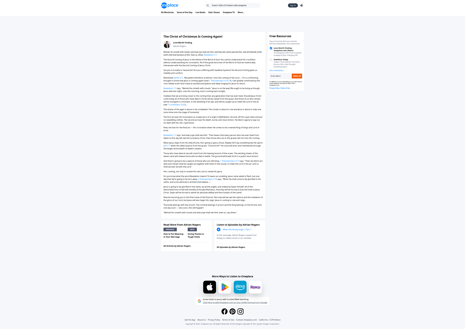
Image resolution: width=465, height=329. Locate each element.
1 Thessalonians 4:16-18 (220, 80)
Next (192, 229)
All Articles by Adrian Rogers (177, 246)
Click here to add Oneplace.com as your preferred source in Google (235, 302)
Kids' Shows (214, 12)
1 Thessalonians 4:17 (229, 161)
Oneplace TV (229, 12)
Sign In (293, 5)
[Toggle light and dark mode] (301, 5)
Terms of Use (228, 319)
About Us (201, 319)
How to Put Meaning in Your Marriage (173, 235)
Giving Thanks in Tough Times (196, 235)
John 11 (166, 145)
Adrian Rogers (179, 46)
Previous (170, 229)
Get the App (190, 319)
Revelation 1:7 (210, 55)
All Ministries (167, 12)
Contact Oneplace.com (246, 319)
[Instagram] (240, 311)
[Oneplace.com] (169, 5)
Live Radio (200, 12)
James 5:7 (178, 77)
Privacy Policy (214, 319)
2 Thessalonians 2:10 (207, 179)
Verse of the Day (184, 12)
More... (241, 12)
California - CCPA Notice (269, 319)
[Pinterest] (232, 311)
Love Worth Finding (182, 42)
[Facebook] (224, 311)
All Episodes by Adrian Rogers (231, 247)
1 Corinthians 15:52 (176, 104)
